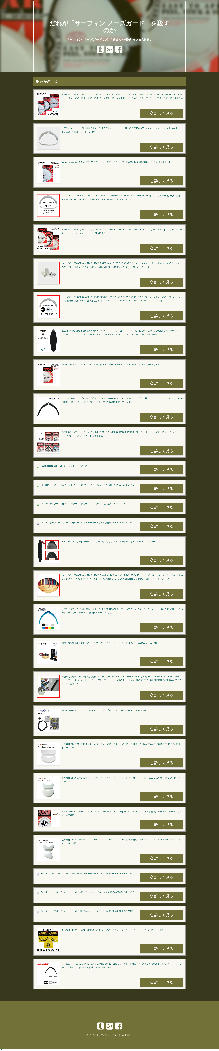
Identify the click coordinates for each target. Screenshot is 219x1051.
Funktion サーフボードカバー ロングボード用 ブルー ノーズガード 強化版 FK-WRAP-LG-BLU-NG (86, 504)
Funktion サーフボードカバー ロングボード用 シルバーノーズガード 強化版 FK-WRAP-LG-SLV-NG (87, 523)
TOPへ (3, 1050)
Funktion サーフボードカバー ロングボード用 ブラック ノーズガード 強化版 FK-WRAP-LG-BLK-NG (87, 485)
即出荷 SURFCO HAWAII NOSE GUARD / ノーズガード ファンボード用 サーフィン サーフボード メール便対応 (114, 930)
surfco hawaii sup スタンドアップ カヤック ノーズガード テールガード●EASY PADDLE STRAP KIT (109, 643)
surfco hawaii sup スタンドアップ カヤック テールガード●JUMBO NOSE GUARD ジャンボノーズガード (111, 365)
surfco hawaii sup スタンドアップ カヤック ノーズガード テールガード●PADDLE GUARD (104, 710)
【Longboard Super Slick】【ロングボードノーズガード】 (68, 466)
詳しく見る (163, 113)
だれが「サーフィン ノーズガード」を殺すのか (111, 1035)
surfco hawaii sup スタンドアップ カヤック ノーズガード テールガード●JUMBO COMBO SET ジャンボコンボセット (116, 162)
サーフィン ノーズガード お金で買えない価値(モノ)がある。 (109, 39)
